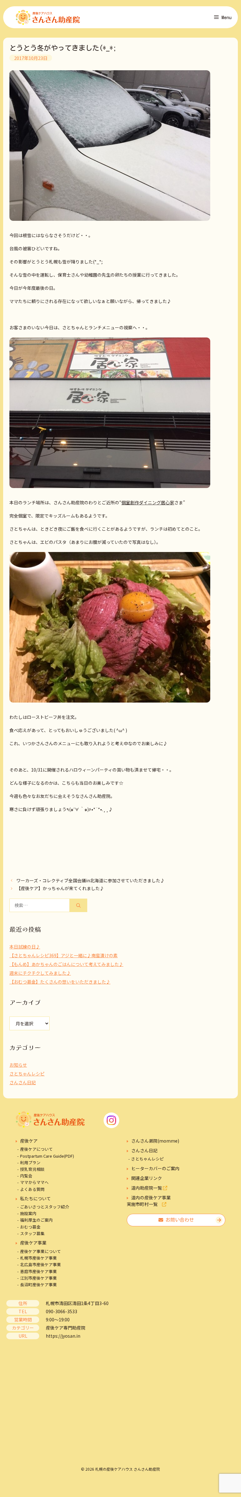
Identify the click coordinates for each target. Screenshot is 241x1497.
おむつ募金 (30, 1227)
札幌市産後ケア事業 (38, 1258)
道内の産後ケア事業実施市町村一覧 (149, 1200)
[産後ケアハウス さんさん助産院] (48, 17)
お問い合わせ (178, 1220)
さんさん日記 (22, 1082)
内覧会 (26, 1176)
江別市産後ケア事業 (38, 1278)
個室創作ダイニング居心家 (147, 502)
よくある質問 (32, 1189)
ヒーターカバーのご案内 (155, 1168)
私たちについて (35, 1198)
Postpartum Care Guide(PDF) (47, 1156)
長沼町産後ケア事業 (38, 1284)
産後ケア (29, 1141)
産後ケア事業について (40, 1251)
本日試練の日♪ (24, 946)
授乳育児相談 (32, 1169)
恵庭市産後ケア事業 (38, 1271)
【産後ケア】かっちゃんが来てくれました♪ (60, 888)
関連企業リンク (146, 1178)
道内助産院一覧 (147, 1188)
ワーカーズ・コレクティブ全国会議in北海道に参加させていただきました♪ (90, 880)
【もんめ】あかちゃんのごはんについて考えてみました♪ (66, 964)
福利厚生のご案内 (36, 1220)
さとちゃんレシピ (27, 1073)
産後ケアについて (36, 1149)
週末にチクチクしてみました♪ (40, 973)
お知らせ (18, 1065)
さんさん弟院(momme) (155, 1141)
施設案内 (28, 1213)
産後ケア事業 (33, 1243)
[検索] (78, 905)
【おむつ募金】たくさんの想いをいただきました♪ (59, 982)
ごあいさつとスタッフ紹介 (44, 1207)
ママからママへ (34, 1182)
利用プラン (30, 1162)
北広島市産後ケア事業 (40, 1264)
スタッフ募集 (32, 1233)
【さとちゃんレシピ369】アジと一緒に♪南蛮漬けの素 (63, 955)
